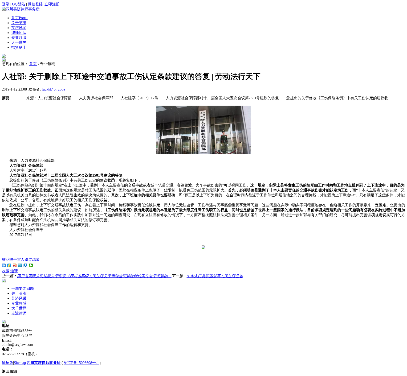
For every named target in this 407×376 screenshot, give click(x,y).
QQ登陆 (19, 4)
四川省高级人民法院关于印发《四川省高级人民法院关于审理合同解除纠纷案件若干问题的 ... (94, 276)
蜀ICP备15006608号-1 (81, 363)
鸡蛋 (36, 259)
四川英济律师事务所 (44, 363)
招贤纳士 (18, 47)
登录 (5, 4)
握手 (13, 259)
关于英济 (18, 23)
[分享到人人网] (26, 265)
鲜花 (5, 259)
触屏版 (7, 363)
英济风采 (18, 28)
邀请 (14, 271)
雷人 (20, 259)
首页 (19, 18)
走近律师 (18, 313)
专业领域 (18, 38)
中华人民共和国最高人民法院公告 (215, 276)
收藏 (5, 271)
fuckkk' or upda (53, 89)
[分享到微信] (31, 265)
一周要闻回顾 (22, 288)
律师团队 (18, 33)
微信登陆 (36, 4)
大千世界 (18, 43)
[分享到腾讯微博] (20, 265)
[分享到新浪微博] (15, 265)
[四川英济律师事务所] (21, 9)
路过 (28, 259)
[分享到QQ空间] (9, 265)
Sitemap (20, 363)
